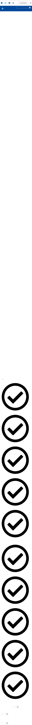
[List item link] (16, 461)
